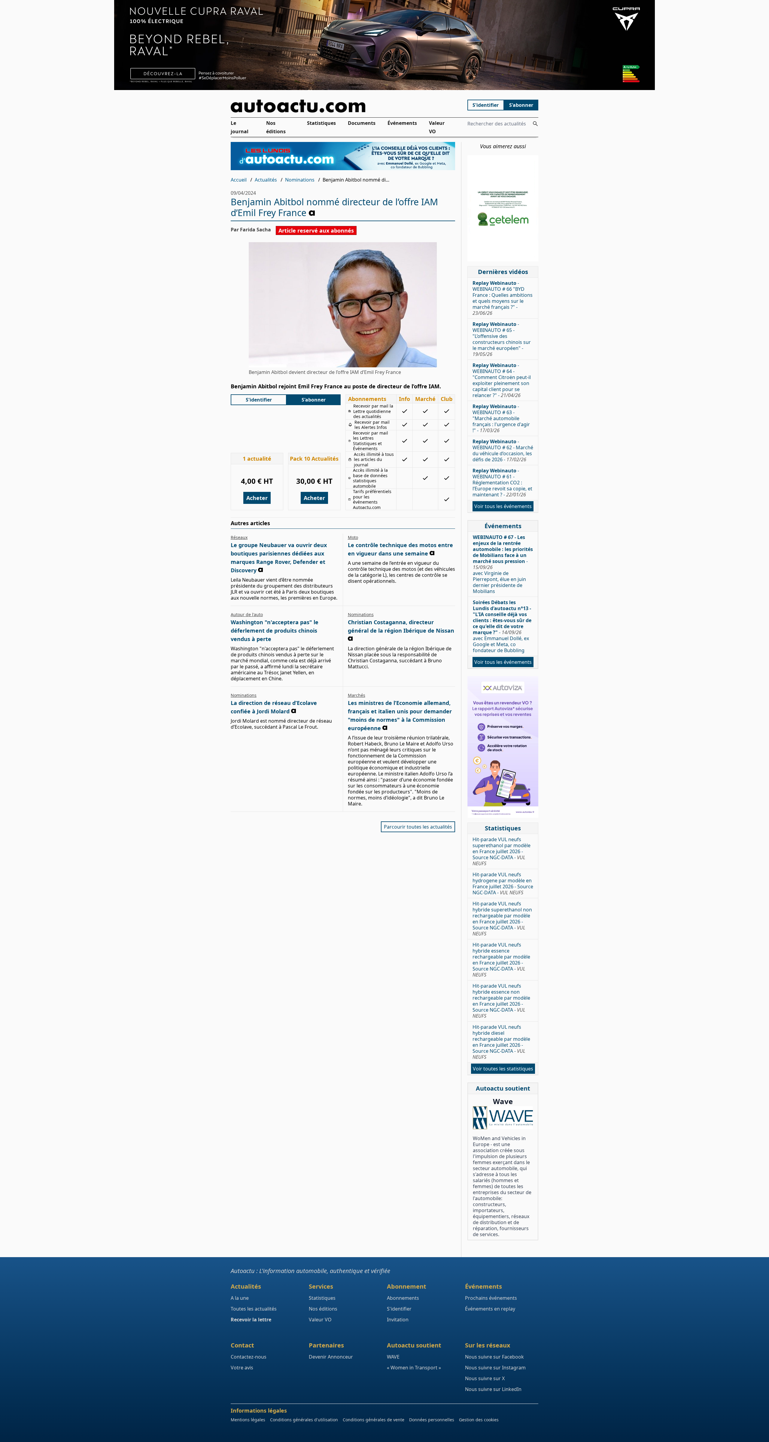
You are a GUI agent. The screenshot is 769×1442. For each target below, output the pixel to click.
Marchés (356, 695)
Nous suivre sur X (485, 1378)
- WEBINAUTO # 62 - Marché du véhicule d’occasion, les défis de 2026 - (503, 450)
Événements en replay (490, 1308)
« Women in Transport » (414, 1367)
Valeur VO (437, 127)
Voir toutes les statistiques (503, 1068)
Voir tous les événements (503, 506)
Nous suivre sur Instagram (495, 1367)
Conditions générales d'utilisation (304, 1419)
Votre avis (242, 1367)
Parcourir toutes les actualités (418, 826)
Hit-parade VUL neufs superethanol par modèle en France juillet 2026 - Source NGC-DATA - (501, 851)
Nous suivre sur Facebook (494, 1356)
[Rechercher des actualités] (535, 124)
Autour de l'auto (247, 614)
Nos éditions (276, 127)
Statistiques (321, 123)
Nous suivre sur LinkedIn (493, 1389)
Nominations (300, 179)
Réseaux (239, 537)
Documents (361, 123)
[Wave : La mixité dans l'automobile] (503, 1117)
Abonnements (403, 1298)
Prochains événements (491, 1298)
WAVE (393, 1356)
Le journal (239, 127)
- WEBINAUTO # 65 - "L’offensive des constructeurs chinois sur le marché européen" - (502, 339)
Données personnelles (431, 1419)
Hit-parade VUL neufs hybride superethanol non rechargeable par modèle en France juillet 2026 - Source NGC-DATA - (502, 918)
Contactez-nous (248, 1356)
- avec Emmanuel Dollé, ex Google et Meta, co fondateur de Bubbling (502, 626)
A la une (240, 1298)
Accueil (239, 179)
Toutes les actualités (254, 1308)
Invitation (398, 1319)
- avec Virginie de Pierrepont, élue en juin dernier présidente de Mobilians (503, 564)
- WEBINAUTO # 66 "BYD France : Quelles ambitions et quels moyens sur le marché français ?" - (503, 298)
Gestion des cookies (479, 1419)
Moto (353, 537)
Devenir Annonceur (331, 1356)
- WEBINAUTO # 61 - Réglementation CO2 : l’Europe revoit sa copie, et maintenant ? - (502, 482)
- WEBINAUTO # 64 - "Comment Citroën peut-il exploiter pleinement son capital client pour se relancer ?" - (502, 380)
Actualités (266, 179)
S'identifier (486, 105)
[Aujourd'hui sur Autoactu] (343, 106)
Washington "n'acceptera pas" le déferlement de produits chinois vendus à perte (274, 631)
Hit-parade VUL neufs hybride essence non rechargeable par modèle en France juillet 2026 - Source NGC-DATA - (501, 1001)
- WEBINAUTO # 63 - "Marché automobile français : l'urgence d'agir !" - (501, 418)
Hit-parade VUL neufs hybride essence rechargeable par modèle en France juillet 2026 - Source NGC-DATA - (501, 959)
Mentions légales (248, 1419)
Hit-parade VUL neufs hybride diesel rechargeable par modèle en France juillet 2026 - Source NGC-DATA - (501, 1042)
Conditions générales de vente (373, 1419)
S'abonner (521, 105)
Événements (402, 123)
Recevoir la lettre (251, 1319)
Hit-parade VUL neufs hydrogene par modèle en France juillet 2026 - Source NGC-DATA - (503, 883)
